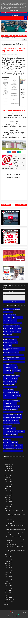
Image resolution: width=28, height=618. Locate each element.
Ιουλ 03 (8, 583)
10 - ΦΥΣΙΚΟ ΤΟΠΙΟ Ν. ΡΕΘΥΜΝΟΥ (12, 328)
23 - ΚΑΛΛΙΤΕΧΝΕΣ (8, 373)
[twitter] (11, 616)
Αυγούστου (8, 473)
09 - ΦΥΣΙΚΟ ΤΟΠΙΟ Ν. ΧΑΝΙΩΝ (11, 326)
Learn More (12, 10)
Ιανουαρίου (8, 601)
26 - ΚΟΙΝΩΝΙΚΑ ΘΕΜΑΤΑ (10, 381)
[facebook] (8, 616)
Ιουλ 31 (8, 477)
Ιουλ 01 (8, 588)
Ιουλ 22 (8, 497)
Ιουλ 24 (8, 493)
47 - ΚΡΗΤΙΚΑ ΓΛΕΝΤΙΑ (9, 428)
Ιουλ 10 (8, 567)
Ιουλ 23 (8, 495)
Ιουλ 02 (8, 585)
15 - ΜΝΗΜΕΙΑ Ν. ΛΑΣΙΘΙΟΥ (10, 342)
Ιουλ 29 (8, 481)
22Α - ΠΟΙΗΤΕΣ (16, 370)
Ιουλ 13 (8, 561)
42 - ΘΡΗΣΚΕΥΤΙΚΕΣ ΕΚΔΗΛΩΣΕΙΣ (12, 417)
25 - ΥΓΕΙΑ (15, 378)
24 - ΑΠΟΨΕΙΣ (6, 378)
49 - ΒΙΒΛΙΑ (6, 434)
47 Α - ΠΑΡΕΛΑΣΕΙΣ (8, 431)
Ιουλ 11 (8, 565)
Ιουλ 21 (8, 499)
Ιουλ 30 (8, 479)
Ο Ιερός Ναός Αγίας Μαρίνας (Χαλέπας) (14, 536)
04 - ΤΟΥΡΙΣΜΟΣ (7, 317)
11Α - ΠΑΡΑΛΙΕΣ (7, 334)
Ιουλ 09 (8, 570)
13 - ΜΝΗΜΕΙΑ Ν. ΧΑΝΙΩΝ (10, 339)
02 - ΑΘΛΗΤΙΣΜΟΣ (8, 312)
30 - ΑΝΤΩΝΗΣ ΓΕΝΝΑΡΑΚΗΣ (10, 392)
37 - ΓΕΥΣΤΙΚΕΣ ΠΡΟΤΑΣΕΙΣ (10, 409)
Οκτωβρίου (8, 468)
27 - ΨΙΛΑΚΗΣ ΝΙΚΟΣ (8, 384)
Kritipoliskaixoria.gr (15, 614)
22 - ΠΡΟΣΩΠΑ (7, 370)
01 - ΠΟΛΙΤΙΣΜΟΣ (15, 309)
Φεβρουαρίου (8, 599)
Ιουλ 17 (8, 508)
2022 (5, 459)
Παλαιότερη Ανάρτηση (21, 204)
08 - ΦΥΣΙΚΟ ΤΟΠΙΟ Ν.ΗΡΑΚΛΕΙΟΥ (12, 323)
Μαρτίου (7, 597)
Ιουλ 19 (8, 504)
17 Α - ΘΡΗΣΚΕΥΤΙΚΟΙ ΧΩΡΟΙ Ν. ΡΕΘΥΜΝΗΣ (11, 358)
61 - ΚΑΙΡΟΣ (19, 448)
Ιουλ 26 (8, 488)
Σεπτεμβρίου (8, 470)
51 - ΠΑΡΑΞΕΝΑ (7, 437)
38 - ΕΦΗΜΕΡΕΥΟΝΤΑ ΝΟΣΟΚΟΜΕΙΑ (12, 412)
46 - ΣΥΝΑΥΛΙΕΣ (7, 426)
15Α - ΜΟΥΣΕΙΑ (7, 345)
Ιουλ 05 (8, 579)
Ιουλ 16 (8, 554)
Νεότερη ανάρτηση (5, 204)
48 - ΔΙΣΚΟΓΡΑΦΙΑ (19, 431)
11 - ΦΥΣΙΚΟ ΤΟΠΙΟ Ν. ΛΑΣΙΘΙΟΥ (11, 331)
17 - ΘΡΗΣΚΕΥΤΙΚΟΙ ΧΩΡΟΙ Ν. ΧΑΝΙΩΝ (13, 355)
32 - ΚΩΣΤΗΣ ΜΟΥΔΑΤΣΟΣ (10, 398)
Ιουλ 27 (8, 486)
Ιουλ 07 (8, 574)
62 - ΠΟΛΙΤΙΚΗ (7, 451)
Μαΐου (6, 592)
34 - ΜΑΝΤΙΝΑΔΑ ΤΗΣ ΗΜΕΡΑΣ (11, 401)
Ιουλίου (7, 475)
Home (3, 43)
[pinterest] (16, 616)
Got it (17, 10)
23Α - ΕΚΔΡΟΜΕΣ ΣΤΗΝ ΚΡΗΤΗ (11, 376)
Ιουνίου (7, 590)
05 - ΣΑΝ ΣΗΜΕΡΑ (17, 317)
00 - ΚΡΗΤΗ (6, 309)
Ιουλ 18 (8, 506)
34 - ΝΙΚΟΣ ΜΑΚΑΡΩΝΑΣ (9, 403)
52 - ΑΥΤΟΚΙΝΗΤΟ (17, 437)
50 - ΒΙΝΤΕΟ (14, 434)
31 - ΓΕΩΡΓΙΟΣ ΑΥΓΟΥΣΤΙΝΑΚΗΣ (11, 395)
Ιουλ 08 (8, 572)
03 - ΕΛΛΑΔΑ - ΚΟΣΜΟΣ (9, 314)
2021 (5, 462)
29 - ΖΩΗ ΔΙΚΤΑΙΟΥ (8, 389)
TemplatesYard (16, 612)
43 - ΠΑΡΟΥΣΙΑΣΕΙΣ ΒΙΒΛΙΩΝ (10, 420)
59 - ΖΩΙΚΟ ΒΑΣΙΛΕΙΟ (8, 448)
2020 (5, 604)
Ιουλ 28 (8, 484)
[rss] (19, 616)
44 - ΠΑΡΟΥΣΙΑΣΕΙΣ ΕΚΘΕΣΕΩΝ (11, 423)
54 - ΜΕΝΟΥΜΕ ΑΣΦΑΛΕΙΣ (10, 442)
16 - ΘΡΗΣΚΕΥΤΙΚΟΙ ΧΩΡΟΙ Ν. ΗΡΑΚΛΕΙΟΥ (11, 348)
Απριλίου (7, 595)
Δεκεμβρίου (8, 464)
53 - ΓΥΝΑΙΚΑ (6, 439)
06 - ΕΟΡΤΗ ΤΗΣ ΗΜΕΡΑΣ (9, 320)
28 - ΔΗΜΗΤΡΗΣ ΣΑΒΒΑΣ (9, 387)
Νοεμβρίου (8, 466)
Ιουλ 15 (8, 556)
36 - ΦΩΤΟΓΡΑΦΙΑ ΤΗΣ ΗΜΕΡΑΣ (11, 406)
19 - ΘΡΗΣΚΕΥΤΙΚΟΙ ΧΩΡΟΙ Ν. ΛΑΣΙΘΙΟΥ (13, 362)
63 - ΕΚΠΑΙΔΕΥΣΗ (17, 451)
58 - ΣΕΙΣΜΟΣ (18, 445)
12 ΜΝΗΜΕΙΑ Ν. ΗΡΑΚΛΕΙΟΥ (10, 337)
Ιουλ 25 (8, 490)
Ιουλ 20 (8, 501)
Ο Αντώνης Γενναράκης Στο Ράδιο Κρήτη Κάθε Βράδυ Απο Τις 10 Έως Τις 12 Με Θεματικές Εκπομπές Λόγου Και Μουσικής (13, 263)
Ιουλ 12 (8, 563)
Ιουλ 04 (8, 581)
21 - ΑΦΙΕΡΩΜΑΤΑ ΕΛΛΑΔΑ (10, 367)
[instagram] (14, 616)
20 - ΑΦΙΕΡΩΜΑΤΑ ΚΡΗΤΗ (10, 364)
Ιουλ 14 (8, 559)
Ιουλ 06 (8, 576)
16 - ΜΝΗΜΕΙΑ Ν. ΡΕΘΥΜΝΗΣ (10, 352)
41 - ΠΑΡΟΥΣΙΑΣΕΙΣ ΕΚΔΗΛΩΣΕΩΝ (12, 414)
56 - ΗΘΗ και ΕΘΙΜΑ (8, 445)
